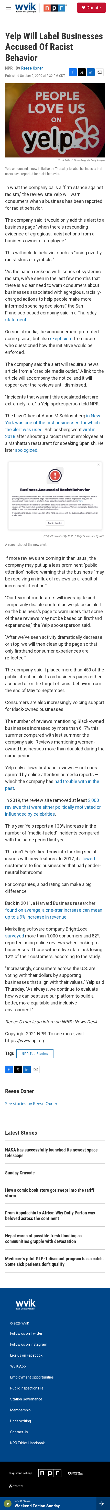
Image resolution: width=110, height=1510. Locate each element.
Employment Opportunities (32, 1377)
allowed (87, 858)
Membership (20, 1410)
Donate (93, 7)
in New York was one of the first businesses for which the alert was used (52, 422)
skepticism (61, 338)
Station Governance (26, 1399)
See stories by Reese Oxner (31, 1103)
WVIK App (18, 1366)
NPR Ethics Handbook (27, 1443)
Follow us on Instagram (28, 1344)
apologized (26, 450)
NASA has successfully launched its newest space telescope (51, 1152)
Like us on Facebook (26, 1355)
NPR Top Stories (35, 1054)
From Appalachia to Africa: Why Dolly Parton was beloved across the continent (50, 1215)
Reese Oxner (32, 68)
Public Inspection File (26, 1388)
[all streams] (103, 1503)
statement (15, 319)
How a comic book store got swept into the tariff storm (49, 1192)
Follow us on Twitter (26, 1333)
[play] (8, 1503)
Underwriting (20, 1421)
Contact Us (19, 1432)
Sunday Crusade (20, 1172)
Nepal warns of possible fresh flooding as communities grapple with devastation (43, 1238)
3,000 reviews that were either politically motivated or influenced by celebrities (53, 807)
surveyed (14, 935)
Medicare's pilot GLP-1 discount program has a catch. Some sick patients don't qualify (54, 1261)
